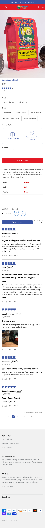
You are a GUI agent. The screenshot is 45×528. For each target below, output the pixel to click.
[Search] (7, 7)
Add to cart (22, 161)
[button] (7, 88)
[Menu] (2, 7)
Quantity (5, 147)
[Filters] (36, 222)
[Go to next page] (35, 416)
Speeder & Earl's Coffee (12, 521)
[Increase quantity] (12, 151)
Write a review (17, 222)
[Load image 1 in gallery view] (22, 44)
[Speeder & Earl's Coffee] (22, 7)
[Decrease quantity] (3, 151)
